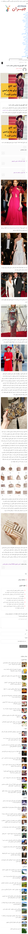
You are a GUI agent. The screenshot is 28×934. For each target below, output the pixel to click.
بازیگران (26, 15)
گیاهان (26, 28)
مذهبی (26, 31)
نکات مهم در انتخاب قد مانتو (19, 172)
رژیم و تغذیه (25, 21)
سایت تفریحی (5, 110)
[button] (14, 58)
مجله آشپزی (25, 14)
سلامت (26, 24)
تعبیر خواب (26, 17)
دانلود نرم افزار (25, 20)
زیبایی (27, 23)
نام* (26, 630)
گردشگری (26, 26)
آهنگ (25, 729)
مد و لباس (26, 29)
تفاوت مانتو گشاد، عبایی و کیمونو (18, 161)
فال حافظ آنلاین (25, 34)
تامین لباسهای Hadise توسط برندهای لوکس (11, 564)
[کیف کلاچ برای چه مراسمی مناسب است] (14, 86)
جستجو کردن (25, 60)
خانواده (26, 18)
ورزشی (26, 32)
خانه (27, 12)
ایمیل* (26, 637)
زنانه (25, 62)
